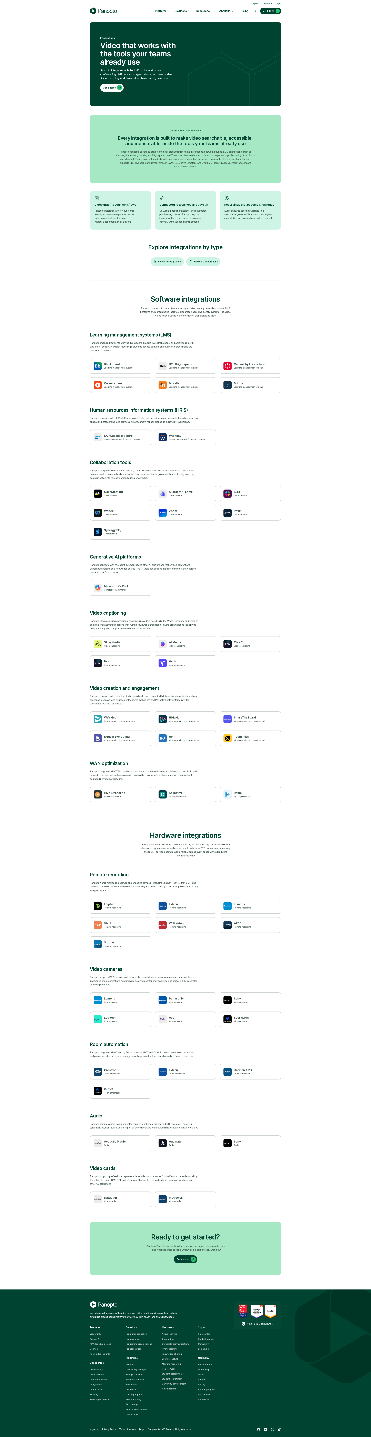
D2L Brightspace (180, 364)
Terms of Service (127, 1429)
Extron (173, 904)
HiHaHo (174, 717)
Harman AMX (243, 1070)
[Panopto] (103, 11)
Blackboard (112, 364)
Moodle (174, 383)
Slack (237, 492)
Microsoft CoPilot (116, 586)
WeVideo (110, 717)
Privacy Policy (109, 1429)
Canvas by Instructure (249, 364)
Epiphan (109, 904)
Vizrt (107, 923)
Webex (109, 511)
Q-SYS (108, 1089)
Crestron (110, 1070)
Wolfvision (176, 923)
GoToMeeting (113, 492)
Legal (141, 1429)
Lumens (239, 904)
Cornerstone (113, 383)
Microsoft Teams (181, 492)
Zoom (173, 511)
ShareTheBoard (245, 717)
